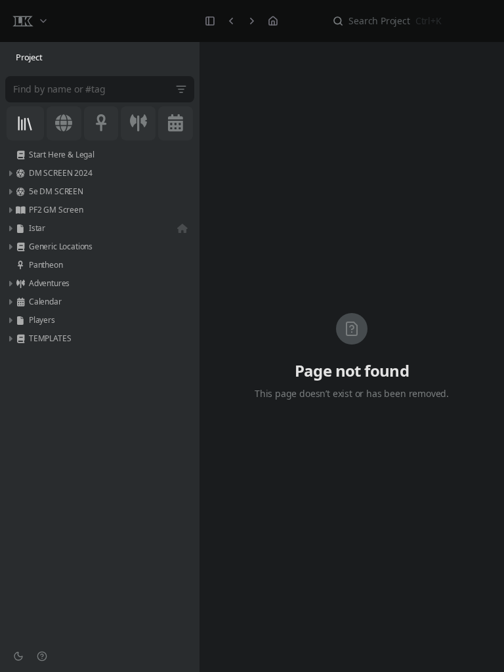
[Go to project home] (273, 21)
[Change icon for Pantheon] (20, 265)
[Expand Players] (9, 320)
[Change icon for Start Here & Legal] (20, 154)
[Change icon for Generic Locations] (20, 246)
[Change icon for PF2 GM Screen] (20, 210)
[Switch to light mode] (18, 656)
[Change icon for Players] (20, 320)
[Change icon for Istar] (20, 228)
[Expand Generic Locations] (9, 246)
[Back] (231, 21)
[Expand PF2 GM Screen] (9, 210)
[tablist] (100, 58)
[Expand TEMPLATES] (9, 338)
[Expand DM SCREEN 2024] (9, 173)
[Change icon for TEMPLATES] (20, 338)
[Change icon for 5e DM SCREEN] (20, 191)
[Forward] (252, 21)
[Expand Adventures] (9, 283)
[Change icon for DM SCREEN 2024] (20, 173)
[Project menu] (29, 21)
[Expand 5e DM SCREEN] (9, 191)
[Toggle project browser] (210, 21)
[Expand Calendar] (9, 301)
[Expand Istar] (9, 228)
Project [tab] (29, 57)
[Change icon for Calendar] (20, 301)
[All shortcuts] (25, 123)
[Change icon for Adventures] (20, 283)
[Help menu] (42, 656)
